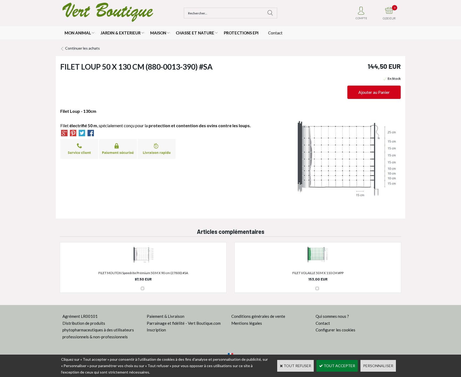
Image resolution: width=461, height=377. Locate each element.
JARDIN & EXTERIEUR (121, 32)
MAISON (158, 32)
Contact (275, 32)
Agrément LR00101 (80, 316)
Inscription (156, 329)
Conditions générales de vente (258, 316)
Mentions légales (246, 323)
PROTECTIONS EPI (241, 32)
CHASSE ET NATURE (195, 32)
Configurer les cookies (335, 329)
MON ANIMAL (78, 32)
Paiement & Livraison (165, 316)
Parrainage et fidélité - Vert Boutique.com (184, 323)
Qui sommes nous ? (332, 316)
